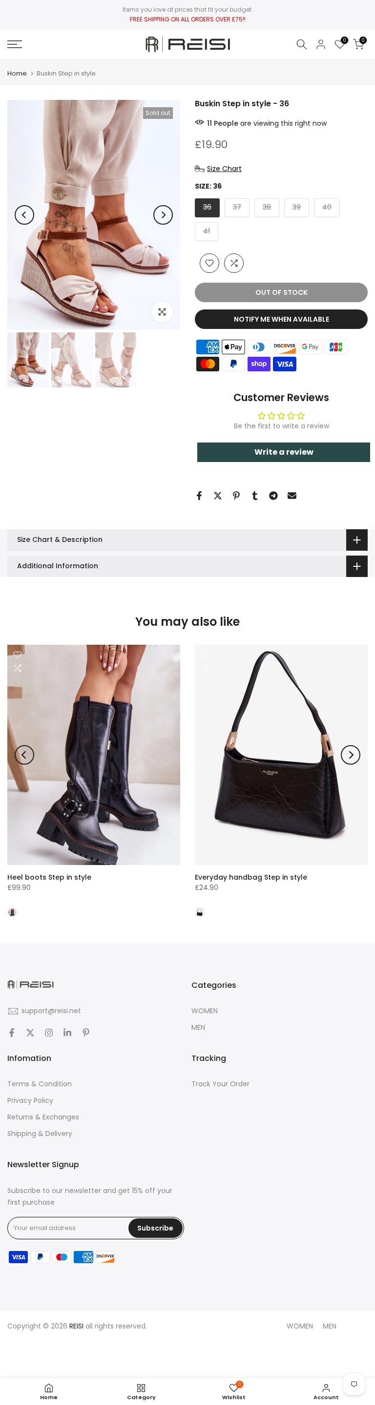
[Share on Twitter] (217, 495)
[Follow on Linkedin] (67, 1033)
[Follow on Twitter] (30, 1033)
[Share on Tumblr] (254, 495)
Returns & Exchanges (43, 1117)
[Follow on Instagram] (48, 1033)
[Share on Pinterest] (236, 495)
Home (17, 73)
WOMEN (204, 1011)
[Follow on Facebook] (11, 1033)
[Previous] (24, 215)
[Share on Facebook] (199, 495)
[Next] (163, 215)
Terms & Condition (39, 1084)
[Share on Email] (292, 495)
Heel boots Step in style (49, 878)
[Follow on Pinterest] (86, 1033)
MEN (198, 1027)
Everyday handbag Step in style (251, 878)
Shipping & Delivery (39, 1133)
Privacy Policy (30, 1100)
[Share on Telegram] (273, 495)
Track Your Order (220, 1084)
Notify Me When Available (281, 319)
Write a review (283, 452)
